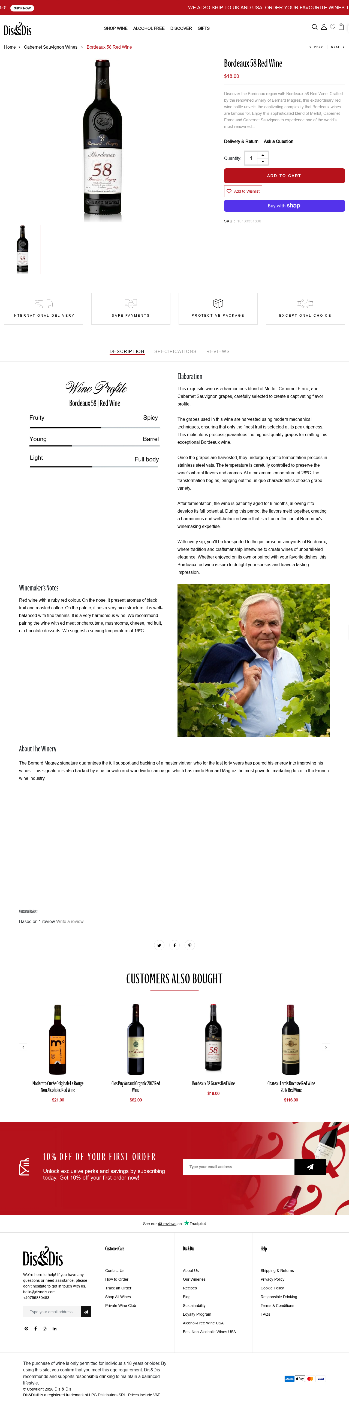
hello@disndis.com (39, 1292)
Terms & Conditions (277, 1305)
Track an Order (118, 1288)
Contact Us (114, 1270)
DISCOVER (181, 28)
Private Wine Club (120, 1305)
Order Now (264, 8)
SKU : (230, 221)
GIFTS (204, 28)
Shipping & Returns (277, 1270)
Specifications (175, 351)
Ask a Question (278, 141)
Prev (318, 47)
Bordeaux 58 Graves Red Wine (213, 1084)
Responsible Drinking (279, 1297)
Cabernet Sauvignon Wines (51, 47)
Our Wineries (194, 1279)
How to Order (116, 1279)
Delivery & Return (241, 141)
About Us (191, 1270)
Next (335, 47)
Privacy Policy (272, 1279)
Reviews (218, 351)
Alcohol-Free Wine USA (203, 1323)
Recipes (190, 1288)
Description (127, 351)
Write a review (70, 921)
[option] (102, 140)
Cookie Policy (272, 1288)
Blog (187, 1297)
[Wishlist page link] (332, 26)
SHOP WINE (116, 28)
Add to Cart (284, 176)
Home (10, 47)
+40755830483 (36, 1297)
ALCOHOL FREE (149, 28)
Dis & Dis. (64, 1389)
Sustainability (194, 1305)
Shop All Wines (118, 1297)
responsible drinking (95, 1376)
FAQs (265, 1314)
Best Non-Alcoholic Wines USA (209, 1332)
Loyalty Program (197, 1314)
